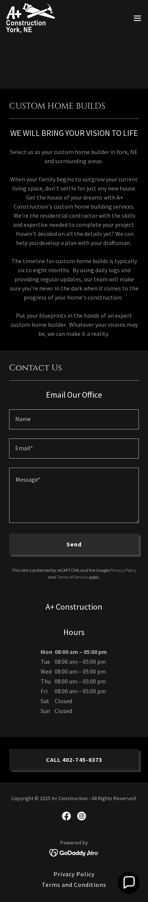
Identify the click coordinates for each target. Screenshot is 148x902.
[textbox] (74, 419)
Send (74, 544)
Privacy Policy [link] (123, 570)
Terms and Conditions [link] (74, 884)
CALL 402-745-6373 (74, 759)
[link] (30, 18)
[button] (137, 18)
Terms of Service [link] (72, 577)
